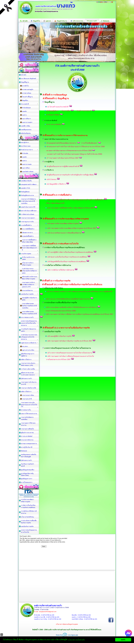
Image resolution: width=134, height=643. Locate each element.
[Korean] (110, 2)
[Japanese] (108, 2)
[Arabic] (99, 2)
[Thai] (97, 2)
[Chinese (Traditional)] (101, 2)
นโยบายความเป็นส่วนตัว (76, 639)
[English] (103, 2)
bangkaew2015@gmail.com (47, 611)
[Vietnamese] (112, 2)
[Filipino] (104, 2)
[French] (106, 2)
